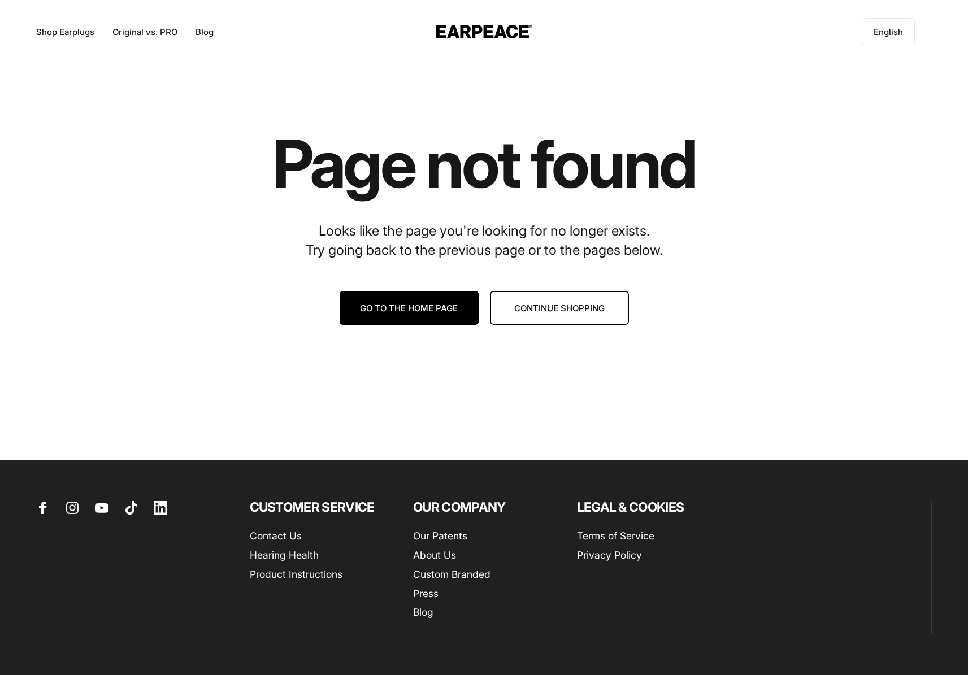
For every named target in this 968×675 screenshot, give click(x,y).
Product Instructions (296, 574)
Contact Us (276, 536)
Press (426, 593)
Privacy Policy (609, 555)
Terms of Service (615, 536)
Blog (423, 612)
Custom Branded (451, 574)
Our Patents (440, 536)
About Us (434, 555)
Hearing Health (284, 555)
